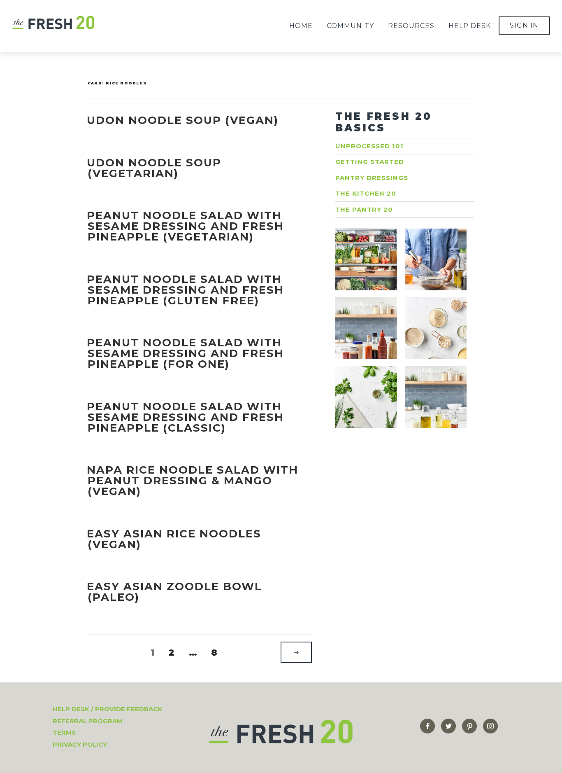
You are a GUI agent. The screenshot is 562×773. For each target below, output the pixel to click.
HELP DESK (469, 26)
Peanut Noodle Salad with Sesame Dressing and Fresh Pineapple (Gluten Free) (185, 290)
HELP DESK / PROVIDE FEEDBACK (107, 709)
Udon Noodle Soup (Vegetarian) (154, 168)
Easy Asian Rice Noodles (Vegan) (174, 539)
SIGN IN (524, 25)
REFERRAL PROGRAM (88, 721)
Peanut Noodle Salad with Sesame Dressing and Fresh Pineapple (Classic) (185, 417)
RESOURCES (411, 26)
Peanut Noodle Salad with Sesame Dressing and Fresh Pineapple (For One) (185, 353)
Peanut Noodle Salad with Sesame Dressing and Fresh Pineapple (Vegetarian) (185, 226)
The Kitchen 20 (365, 193)
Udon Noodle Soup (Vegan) (183, 120)
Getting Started (369, 162)
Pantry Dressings (371, 178)
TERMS (64, 732)
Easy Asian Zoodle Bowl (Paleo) (174, 592)
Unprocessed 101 (369, 146)
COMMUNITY (350, 26)
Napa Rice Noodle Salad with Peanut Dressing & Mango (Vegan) (192, 480)
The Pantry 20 (364, 209)
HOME (301, 26)
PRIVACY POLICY (80, 744)
